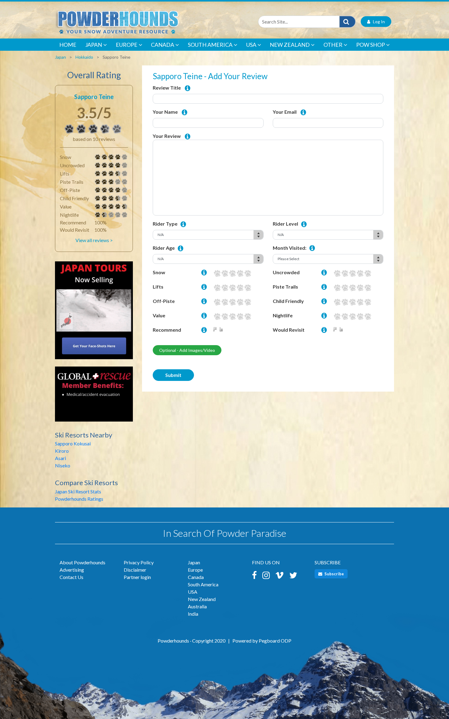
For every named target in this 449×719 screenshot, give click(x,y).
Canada (162, 44)
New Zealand (290, 44)
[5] (247, 273)
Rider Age (164, 248)
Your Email (285, 112)
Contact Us (71, 577)
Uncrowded (286, 272)
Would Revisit (289, 330)
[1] (217, 273)
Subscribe (333, 573)
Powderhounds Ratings (79, 499)
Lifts (158, 286)
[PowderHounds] (137, 21)
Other (332, 44)
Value (159, 315)
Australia (197, 606)
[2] (224, 273)
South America (210, 44)
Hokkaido (84, 57)
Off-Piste (164, 301)
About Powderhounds (82, 562)
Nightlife (283, 315)
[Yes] (222, 330)
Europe (126, 44)
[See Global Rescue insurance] (94, 397)
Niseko (62, 465)
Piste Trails (285, 286)
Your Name (165, 112)
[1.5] (98, 215)
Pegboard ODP (275, 640)
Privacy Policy (139, 562)
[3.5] (69, 129)
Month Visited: (289, 248)
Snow (159, 272)
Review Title (167, 87)
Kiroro (62, 451)
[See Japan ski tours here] (94, 313)
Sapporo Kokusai (73, 443)
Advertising (72, 570)
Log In (377, 21)
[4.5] (98, 207)
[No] (216, 330)
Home (67, 44)
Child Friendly (288, 301)
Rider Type (165, 224)
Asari (60, 458)
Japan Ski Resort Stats (78, 491)
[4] (98, 157)
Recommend (167, 330)
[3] (98, 182)
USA (251, 44)
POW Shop (370, 44)
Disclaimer (135, 570)
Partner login (137, 577)
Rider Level (285, 224)
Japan (93, 44)
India (193, 614)
